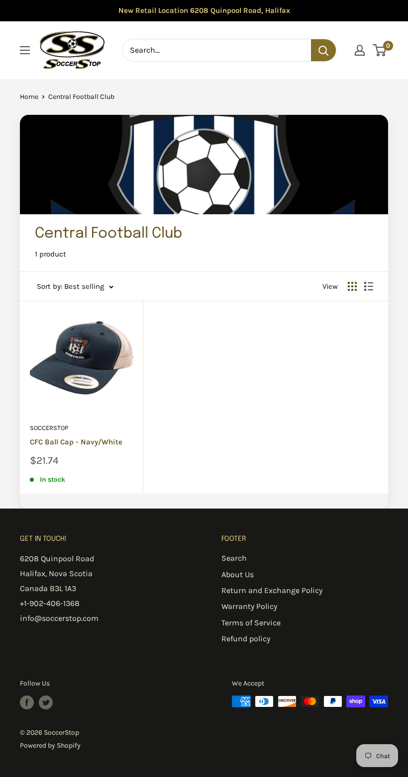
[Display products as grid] (352, 286)
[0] (380, 50)
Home (29, 96)
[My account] (360, 50)
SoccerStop (49, 428)
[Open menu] (25, 50)
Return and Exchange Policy (271, 590)
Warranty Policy (249, 606)
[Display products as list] (368, 286)
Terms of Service (251, 622)
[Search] (323, 50)
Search (234, 558)
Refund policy (245, 638)
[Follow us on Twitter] (46, 702)
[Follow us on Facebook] (27, 702)
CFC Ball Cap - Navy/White (76, 441)
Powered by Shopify (50, 745)
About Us (237, 574)
